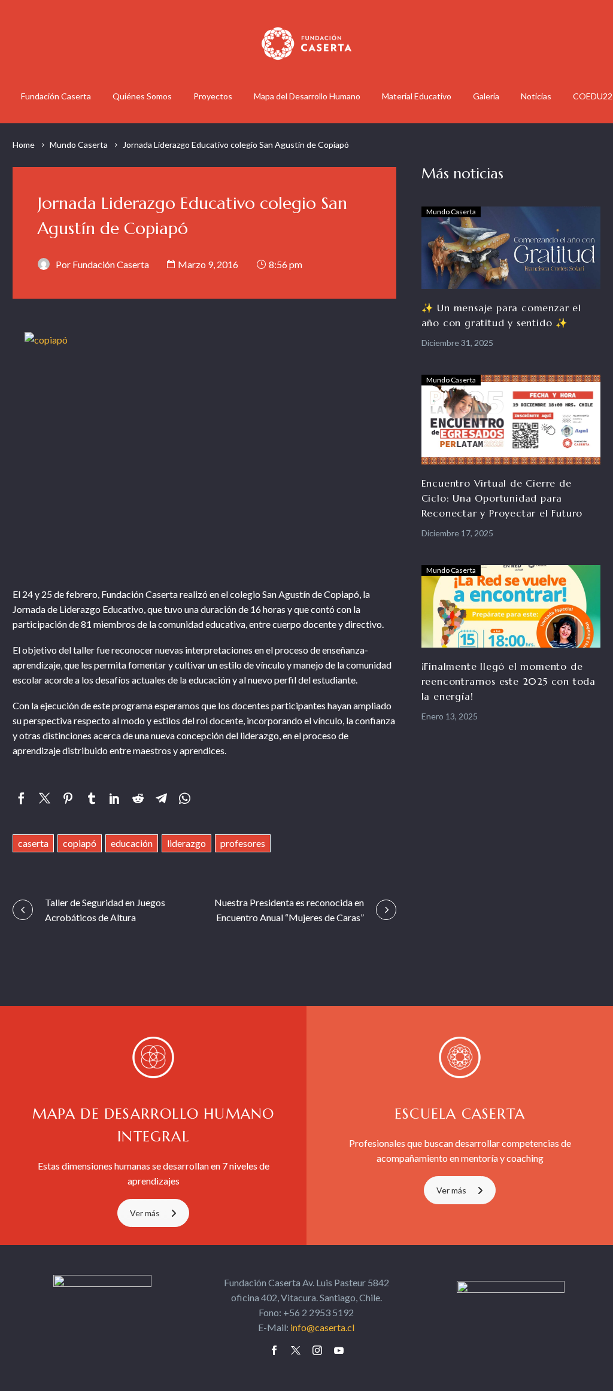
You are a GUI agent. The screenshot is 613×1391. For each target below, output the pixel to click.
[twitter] (296, 1350)
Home (24, 144)
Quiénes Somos (142, 96)
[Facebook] (21, 798)
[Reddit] (138, 798)
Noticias (536, 96)
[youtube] (339, 1350)
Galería (486, 96)
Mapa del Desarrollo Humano (307, 96)
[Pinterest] (68, 798)
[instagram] (317, 1350)
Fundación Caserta (56, 96)
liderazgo (186, 843)
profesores (242, 843)
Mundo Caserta (79, 144)
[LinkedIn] (114, 798)
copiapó (79, 843)
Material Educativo (416, 96)
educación (132, 843)
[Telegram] (161, 798)
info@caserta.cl (322, 1327)
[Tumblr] (91, 798)
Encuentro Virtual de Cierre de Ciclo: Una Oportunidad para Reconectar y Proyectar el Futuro (502, 498)
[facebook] (274, 1350)
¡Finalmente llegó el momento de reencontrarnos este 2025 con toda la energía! (508, 681)
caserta (33, 843)
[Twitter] (44, 798)
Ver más (145, 1213)
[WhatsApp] (184, 798)
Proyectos (212, 96)
